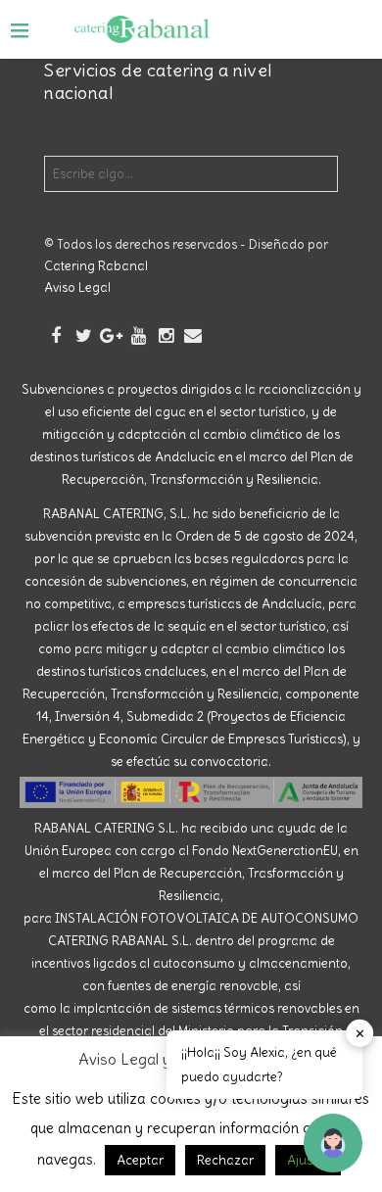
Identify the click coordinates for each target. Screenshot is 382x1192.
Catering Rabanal (96, 266)
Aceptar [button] (140, 1160)
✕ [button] (360, 1033)
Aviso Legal (77, 287)
